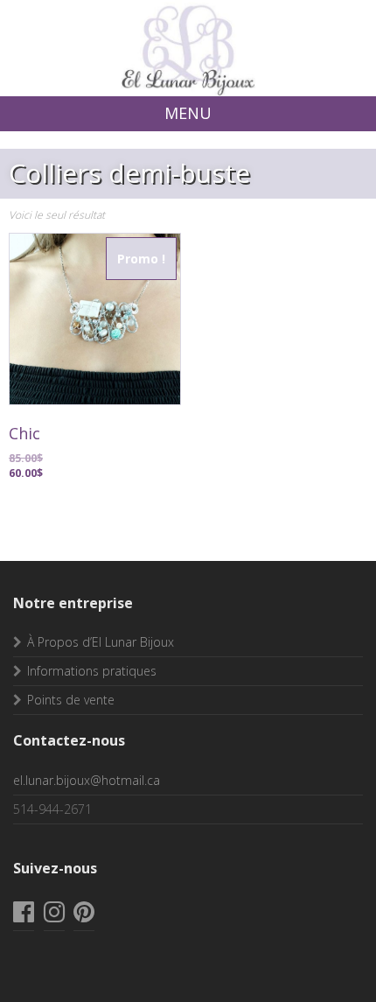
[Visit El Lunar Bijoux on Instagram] (54, 915)
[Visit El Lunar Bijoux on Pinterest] (83, 915)
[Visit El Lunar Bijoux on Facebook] (23, 915)
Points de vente (71, 699)
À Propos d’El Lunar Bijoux (100, 642)
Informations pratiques (92, 670)
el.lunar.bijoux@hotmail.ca (86, 780)
